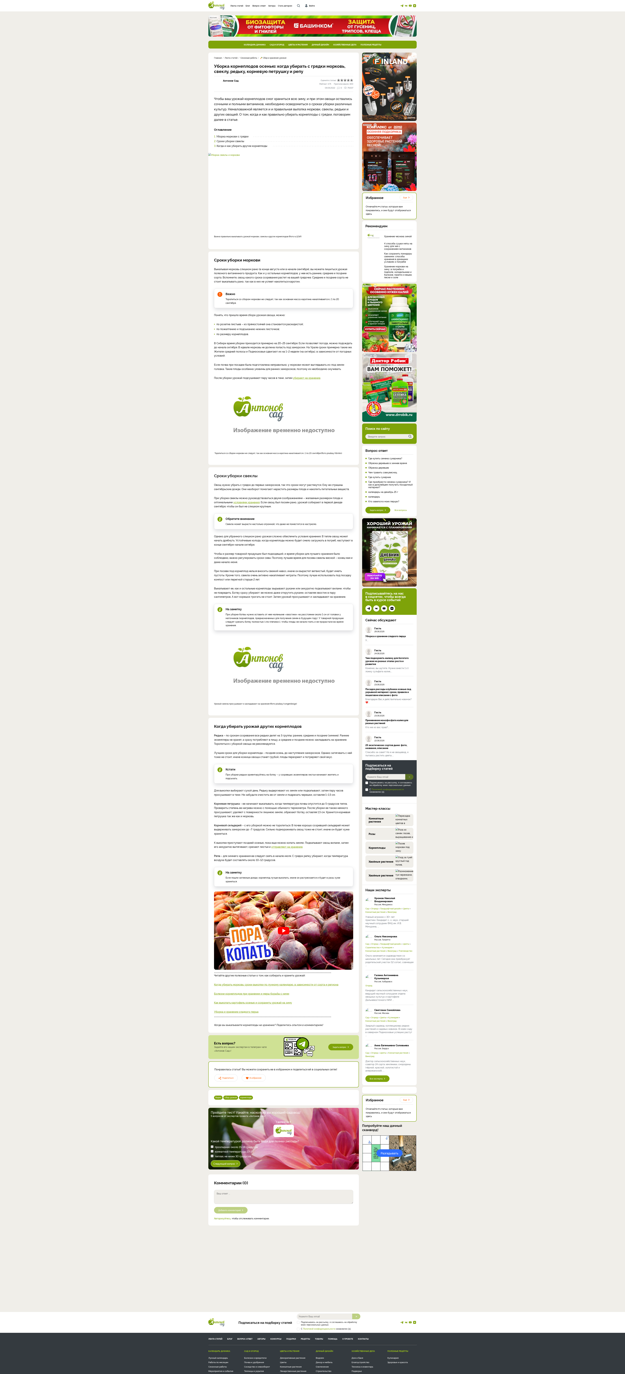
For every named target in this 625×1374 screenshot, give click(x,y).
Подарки (291, 1338)
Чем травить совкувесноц (382, 472)
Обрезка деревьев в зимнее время (387, 463)
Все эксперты (376, 1078)
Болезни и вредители (255, 1357)
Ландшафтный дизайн (390, 908)
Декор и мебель (324, 1362)
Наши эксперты (378, 890)
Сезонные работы (217, 1366)
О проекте (347, 1338)
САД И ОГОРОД (277, 44)
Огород (374, 908)
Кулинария (387, 947)
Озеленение (322, 1366)
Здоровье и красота (397, 1362)
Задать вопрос (339, 1047)
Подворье (357, 1370)
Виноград (392, 912)
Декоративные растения (292, 1357)
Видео (218, 1097)
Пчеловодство (405, 951)
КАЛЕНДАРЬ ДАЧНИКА (255, 44)
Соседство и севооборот (257, 1366)
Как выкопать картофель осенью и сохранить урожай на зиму (253, 1002)
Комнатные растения (375, 912)
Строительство (372, 947)
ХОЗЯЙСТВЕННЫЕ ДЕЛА (344, 44)
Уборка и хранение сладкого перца (236, 1011)
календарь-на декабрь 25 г (383, 492)
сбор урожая (231, 1097)
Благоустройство (360, 1362)
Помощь (332, 1338)
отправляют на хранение (287, 846)
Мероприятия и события (220, 1370)
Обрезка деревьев (378, 467)
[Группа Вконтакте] (406, 6)
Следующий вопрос (224, 1163)
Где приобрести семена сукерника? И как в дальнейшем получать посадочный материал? (390, 484)
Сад (367, 908)
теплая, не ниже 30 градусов (233, 1156)
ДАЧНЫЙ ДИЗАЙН (320, 44)
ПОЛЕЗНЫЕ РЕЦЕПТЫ (371, 44)
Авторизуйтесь (222, 1218)
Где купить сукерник (379, 477)
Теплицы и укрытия (254, 1370)
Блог (248, 5)
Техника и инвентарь (362, 1366)
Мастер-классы (377, 808)
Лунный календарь (218, 1357)
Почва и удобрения (254, 1362)
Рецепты (305, 1338)
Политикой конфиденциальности (388, 789)
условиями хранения (246, 502)
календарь (374, 496)
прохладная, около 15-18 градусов (236, 1147)
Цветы (406, 908)
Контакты (363, 1338)
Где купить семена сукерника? (385, 458)
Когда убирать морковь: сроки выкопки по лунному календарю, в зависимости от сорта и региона (276, 984)
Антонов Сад (231, 80)
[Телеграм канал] (402, 6)
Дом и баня (357, 1357)
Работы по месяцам (218, 1362)
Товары (319, 1338)
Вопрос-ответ (259, 5)
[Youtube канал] (410, 6)
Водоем (320, 1357)
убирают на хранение (306, 378)
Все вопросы (401, 510)
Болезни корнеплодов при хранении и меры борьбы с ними (251, 993)
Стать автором (285, 5)
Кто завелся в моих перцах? (383, 501)
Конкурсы (275, 1338)
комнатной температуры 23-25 (234, 1151)
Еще (405, 197)
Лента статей (236, 5)
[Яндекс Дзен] (414, 6)
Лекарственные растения (293, 1370)
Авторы (272, 5)
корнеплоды (246, 1097)
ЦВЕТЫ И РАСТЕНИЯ (298, 44)
